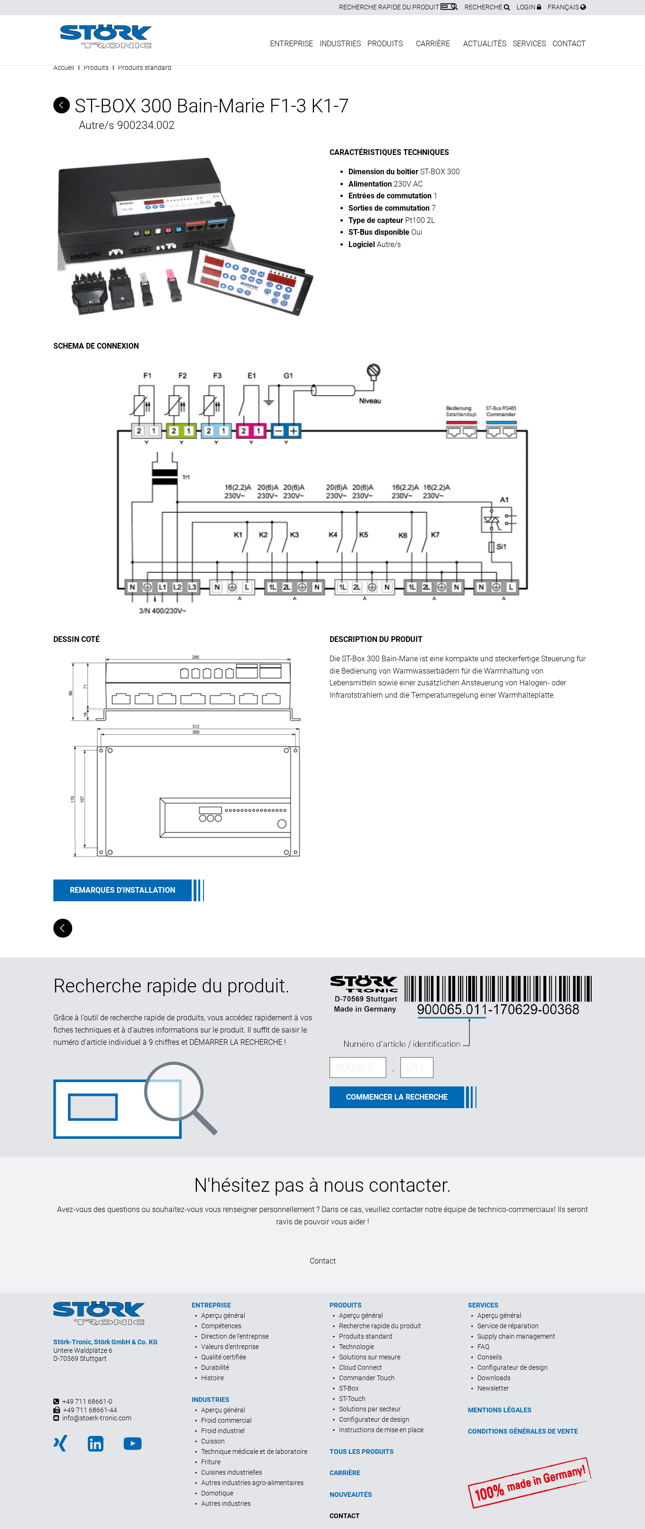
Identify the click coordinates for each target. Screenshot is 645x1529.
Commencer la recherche (397, 1097)
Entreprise (291, 43)
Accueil (63, 67)
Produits (385, 43)
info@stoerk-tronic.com (96, 1418)
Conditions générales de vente (523, 1431)
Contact (569, 43)
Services (529, 43)
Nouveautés (351, 1494)
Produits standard (144, 67)
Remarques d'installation (122, 890)
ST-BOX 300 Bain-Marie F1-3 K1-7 (209, 106)
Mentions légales (500, 1410)
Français (564, 7)
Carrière (433, 43)
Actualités (484, 43)
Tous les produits (362, 1451)
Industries (340, 43)
